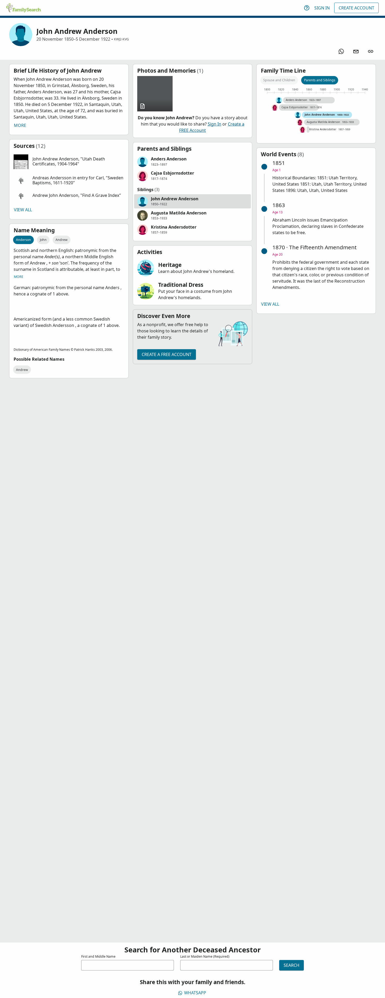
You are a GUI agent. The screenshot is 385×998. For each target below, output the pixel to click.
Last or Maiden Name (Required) (204, 956)
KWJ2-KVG (121, 39)
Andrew (62, 240)
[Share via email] (356, 51)
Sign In (322, 8)
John (43, 240)
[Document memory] (155, 93)
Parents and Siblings (319, 80)
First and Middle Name (98, 956)
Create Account (356, 8)
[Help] (306, 8)
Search (291, 965)
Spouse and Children (279, 80)
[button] (68, 161)
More (20, 125)
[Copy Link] (370, 51)
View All (23, 210)
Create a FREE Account (166, 354)
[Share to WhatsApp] (341, 51)
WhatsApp (195, 993)
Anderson (23, 240)
